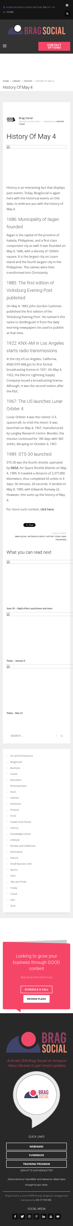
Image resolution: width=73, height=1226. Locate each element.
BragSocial (16, 762)
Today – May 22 (15, 713)
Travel (13, 893)
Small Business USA (21, 863)
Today (22, 124)
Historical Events (36, 536)
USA (12, 899)
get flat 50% (40, 7)
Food (13, 815)
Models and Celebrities (23, 845)
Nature (14, 857)
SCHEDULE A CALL (36, 989)
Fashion (14, 797)
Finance (14, 809)
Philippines (61, 539)
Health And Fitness (20, 822)
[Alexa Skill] (36, 1099)
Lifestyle (14, 839)
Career (14, 774)
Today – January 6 (16, 661)
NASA (14, 468)
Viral (12, 905)
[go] (61, 736)
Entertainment (18, 786)
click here (47, 509)
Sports (14, 869)
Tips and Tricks (18, 881)
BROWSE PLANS (36, 998)
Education (16, 780)
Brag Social (26, 118)
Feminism (15, 803)
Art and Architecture (21, 755)
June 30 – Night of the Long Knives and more (29, 608)
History (60, 121)
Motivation (16, 851)
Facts (13, 791)
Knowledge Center (20, 834)
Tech (13, 875)
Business (15, 768)
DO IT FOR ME (43, 1200)
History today (53, 536)
